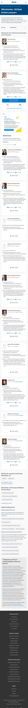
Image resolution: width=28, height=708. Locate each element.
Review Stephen (19, 415)
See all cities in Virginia (6, 483)
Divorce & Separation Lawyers (14, 676)
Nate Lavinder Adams (12, 73)
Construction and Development (9, 496)
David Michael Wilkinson (13, 218)
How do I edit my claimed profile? (10, 547)
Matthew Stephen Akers (13, 183)
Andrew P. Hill (10, 380)
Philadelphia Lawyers (14, 647)
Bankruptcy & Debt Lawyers (14, 662)
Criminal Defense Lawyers (14, 667)
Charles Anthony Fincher (13, 310)
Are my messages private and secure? (11, 525)
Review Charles (19, 312)
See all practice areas (6, 503)
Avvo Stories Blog (14, 626)
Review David (18, 220)
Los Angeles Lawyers (14, 638)
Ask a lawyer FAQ (6, 522)
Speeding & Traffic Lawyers (14, 681)
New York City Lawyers (14, 636)
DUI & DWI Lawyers (14, 669)
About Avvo (14, 688)
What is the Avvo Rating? (8, 528)
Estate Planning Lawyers (14, 671)
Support (14, 693)
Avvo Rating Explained (14, 695)
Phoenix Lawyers (14, 650)
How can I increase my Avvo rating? (10, 550)
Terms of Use (6, 700)
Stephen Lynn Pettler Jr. (13, 413)
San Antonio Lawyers (14, 652)
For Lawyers (14, 628)
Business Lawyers (14, 664)
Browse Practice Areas (14, 623)
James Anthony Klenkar (13, 344)
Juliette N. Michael (12, 439)
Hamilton (4, 478)
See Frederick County (6, 482)
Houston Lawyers (14, 643)
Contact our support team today (15, 605)
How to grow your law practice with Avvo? (12, 543)
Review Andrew (19, 381)
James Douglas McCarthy (14, 275)
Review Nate (18, 74)
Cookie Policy (21, 700)
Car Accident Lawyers (14, 674)
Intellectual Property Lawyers (14, 678)
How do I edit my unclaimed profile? (10, 554)
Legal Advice (14, 621)
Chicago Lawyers (14, 640)
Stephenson (11, 478)
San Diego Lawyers (14, 654)
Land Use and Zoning (7, 499)
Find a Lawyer (14, 616)
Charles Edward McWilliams (14, 149)
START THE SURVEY (9, 129)
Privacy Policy (13, 700)
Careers (14, 691)
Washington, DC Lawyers (14, 645)
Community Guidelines (13, 701)
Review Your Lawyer (14, 619)
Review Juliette (19, 440)
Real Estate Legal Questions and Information (13, 518)
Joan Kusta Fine (11, 39)
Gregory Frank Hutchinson (14, 244)
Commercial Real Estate (8, 493)
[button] (5, 142)
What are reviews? (20, 528)
